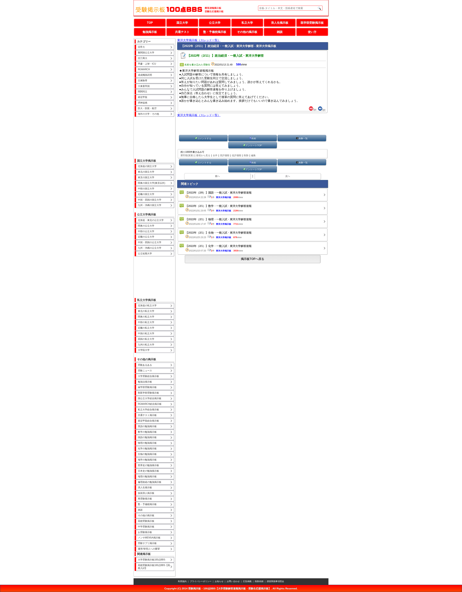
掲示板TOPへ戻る (252, 258)
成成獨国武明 (145, 75)
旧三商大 (142, 58)
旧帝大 (141, 47)
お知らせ (219, 581)
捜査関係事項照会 (275, 581)
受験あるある (145, 365)
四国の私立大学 (146, 339)
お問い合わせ (233, 581)
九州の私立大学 (146, 344)
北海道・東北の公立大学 (151, 220)
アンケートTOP (253, 145)
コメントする (204, 138)
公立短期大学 (145, 253)
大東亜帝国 (144, 86)
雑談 (280, 31)
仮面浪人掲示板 (146, 493)
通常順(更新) (187, 155)
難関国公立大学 (146, 52)
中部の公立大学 (146, 231)
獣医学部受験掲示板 (148, 392)
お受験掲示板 (145, 532)
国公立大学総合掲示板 (149, 398)
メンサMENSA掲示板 (149, 537)
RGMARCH (144, 69)
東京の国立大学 (146, 177)
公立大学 (215, 22)
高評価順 (224, 155)
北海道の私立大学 (147, 305)
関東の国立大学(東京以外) (151, 183)
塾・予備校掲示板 (214, 31)
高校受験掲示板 (146, 521)
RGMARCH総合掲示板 (150, 404)
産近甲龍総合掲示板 (148, 420)
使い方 (312, 31)
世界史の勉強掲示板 (148, 465)
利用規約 (182, 581)
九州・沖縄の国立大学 (149, 205)
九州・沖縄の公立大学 (149, 248)
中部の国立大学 (146, 188)
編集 (253, 155)
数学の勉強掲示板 (147, 432)
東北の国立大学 (146, 171)
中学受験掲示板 (146, 526)
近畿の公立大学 (146, 236)
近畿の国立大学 (146, 194)
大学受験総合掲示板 (148, 376)
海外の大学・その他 (148, 114)
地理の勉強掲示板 (147, 476)
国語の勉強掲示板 (147, 437)
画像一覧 (303, 138)
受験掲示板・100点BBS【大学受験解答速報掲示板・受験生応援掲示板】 (229, 588)
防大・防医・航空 (147, 108)
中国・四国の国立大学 (149, 199)
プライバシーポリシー (201, 581)
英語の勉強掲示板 (147, 426)
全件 (215, 155)
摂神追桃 (142, 102)
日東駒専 (142, 80)
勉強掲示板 (150, 31)
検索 (253, 138)
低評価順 (236, 155)
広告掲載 (247, 581)
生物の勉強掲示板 (147, 454)
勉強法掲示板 (145, 381)
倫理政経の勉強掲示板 (149, 482)
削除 (246, 155)
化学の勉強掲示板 (147, 448)
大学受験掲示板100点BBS (151, 559)
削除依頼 (259, 581)
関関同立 (142, 91)
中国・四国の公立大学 (149, 242)
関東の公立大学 (146, 225)
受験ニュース (145, 370)
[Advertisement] (154, 135)
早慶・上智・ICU (147, 63)
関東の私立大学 (146, 316)
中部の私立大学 (146, 322)
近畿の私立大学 (146, 327)
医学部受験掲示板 (312, 22)
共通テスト (182, 31)
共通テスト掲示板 (147, 415)
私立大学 (247, 22)
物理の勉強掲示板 (147, 443)
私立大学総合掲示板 (148, 409)
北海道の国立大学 (147, 166)
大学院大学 (144, 350)
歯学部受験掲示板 (147, 387)
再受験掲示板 (145, 498)
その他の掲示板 (247, 31)
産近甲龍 (142, 97)
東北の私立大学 (146, 311)
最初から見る (203, 155)
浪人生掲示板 (279, 22)
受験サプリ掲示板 (147, 543)
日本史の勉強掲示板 (148, 471)
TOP (150, 22)
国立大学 (182, 22)
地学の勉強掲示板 (147, 459)
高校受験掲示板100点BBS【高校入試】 (154, 567)
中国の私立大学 (146, 333)
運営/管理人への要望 (149, 548)
